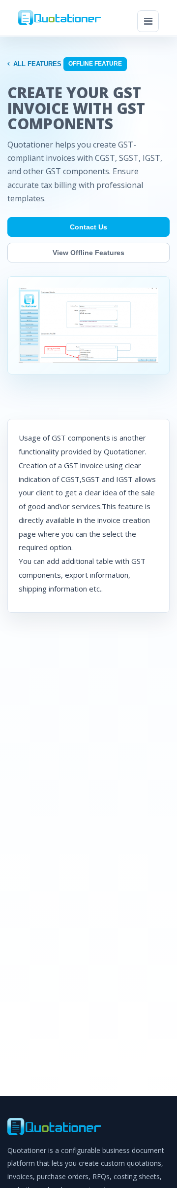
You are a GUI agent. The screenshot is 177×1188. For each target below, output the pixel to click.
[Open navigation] (148, 21)
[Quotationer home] (59, 18)
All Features (37, 64)
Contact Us (88, 227)
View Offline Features (88, 253)
